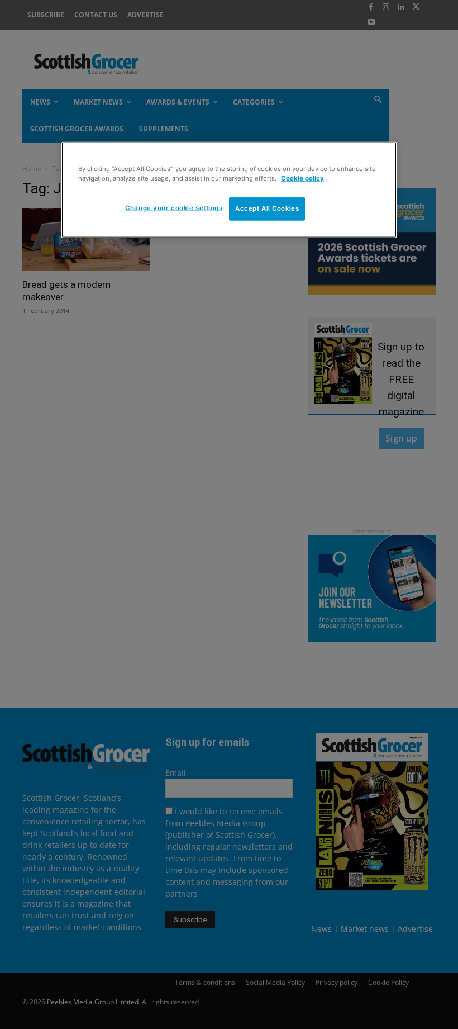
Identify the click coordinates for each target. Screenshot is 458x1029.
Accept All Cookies (267, 208)
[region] (229, 190)
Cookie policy (302, 178)
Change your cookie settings (173, 208)
